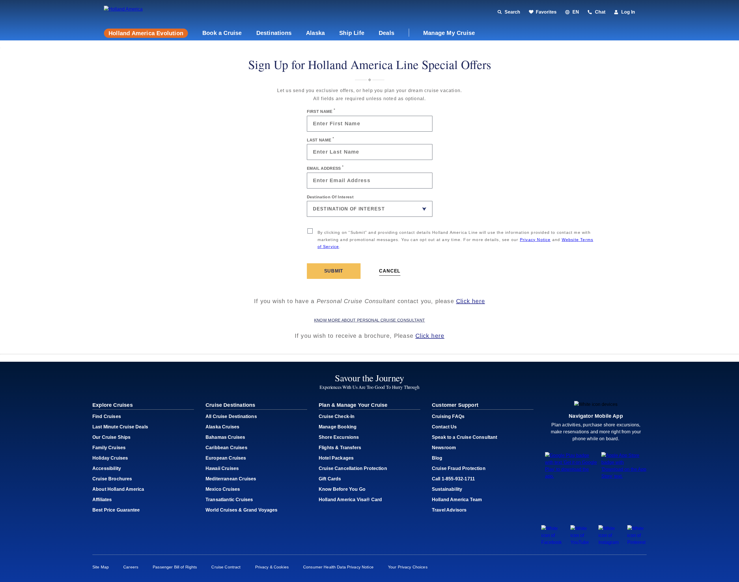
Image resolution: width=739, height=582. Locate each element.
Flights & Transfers (340, 447)
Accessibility (106, 468)
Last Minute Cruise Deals (120, 426)
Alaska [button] (315, 33)
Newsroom (444, 447)
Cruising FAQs (448, 416)
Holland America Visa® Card (350, 499)
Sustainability (447, 489)
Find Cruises (106, 416)
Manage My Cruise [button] (449, 33)
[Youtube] (580, 542)
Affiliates (102, 499)
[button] (143, 12)
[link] (543, 12)
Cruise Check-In (336, 416)
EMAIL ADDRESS (325, 168)
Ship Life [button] (351, 33)
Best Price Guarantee (116, 510)
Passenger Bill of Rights (175, 567)
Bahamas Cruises (225, 437)
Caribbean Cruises (226, 447)
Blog (437, 458)
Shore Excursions (339, 437)
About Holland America (118, 489)
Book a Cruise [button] (222, 33)
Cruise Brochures (112, 478)
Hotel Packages (336, 458)
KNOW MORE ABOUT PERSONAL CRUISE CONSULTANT (369, 320)
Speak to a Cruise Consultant (464, 437)
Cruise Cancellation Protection (353, 468)
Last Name (320, 139)
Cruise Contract (225, 567)
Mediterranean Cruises (231, 478)
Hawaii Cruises (222, 468)
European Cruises (226, 458)
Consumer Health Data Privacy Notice (338, 567)
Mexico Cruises (223, 489)
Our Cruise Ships (111, 437)
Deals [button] (386, 33)
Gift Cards (330, 478)
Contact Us (444, 426)
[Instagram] (608, 542)
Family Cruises (109, 447)
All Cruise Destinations (231, 416)
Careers (130, 567)
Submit (334, 270)
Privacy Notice (535, 239)
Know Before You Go (342, 489)
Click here (470, 301)
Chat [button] (600, 12)
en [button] (575, 12)
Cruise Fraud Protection (459, 468)
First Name (321, 111)
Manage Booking (338, 426)
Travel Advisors (449, 510)
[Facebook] (551, 542)
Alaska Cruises (222, 426)
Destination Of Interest (330, 196)
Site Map (100, 567)
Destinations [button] (274, 33)
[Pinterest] (637, 542)
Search (512, 12)
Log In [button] (628, 12)
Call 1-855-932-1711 (453, 478)
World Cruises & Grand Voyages (242, 510)
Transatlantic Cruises (229, 499)
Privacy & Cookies (272, 567)
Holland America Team (457, 499)
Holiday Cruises (110, 458)
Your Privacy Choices (408, 567)
